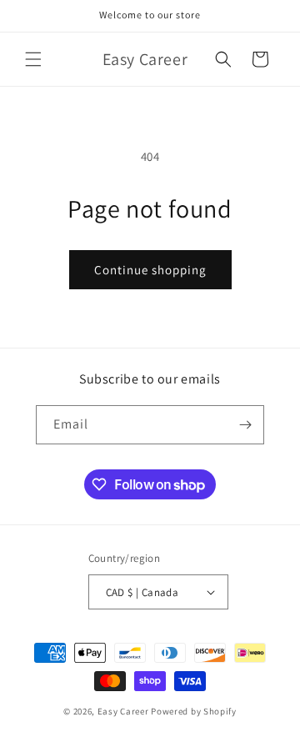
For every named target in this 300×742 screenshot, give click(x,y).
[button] (33, 59)
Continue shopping (150, 270)
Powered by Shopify (194, 711)
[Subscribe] (245, 424)
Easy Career (123, 711)
